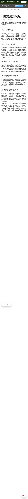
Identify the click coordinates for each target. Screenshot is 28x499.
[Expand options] (24, 495)
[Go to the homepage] (5, 6)
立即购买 (23, 2)
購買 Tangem (19, 5)
